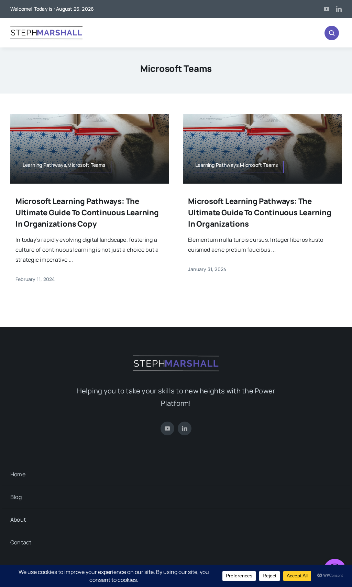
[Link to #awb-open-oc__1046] (331, 33)
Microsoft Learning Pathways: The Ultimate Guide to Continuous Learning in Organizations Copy (87, 212)
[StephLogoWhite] (176, 357)
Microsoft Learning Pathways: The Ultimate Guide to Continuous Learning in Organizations (259, 212)
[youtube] (326, 9)
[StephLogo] (46, 27)
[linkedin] (339, 9)
